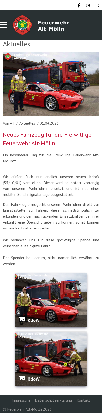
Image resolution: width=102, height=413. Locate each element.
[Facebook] (79, 5)
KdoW (34, 320)
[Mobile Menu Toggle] (3, 25)
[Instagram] (88, 5)
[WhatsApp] (97, 5)
